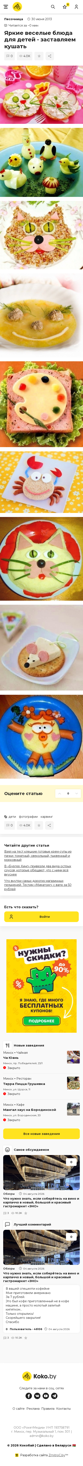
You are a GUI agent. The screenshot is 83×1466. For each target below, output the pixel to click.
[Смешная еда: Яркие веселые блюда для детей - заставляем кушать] (41, 95)
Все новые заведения (41, 1134)
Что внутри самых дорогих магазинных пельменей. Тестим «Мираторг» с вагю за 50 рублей (38, 885)
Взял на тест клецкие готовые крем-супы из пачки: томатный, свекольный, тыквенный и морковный (38, 856)
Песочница (13, 19)
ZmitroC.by (57, 1455)
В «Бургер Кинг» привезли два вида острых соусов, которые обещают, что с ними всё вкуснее (37, 870)
